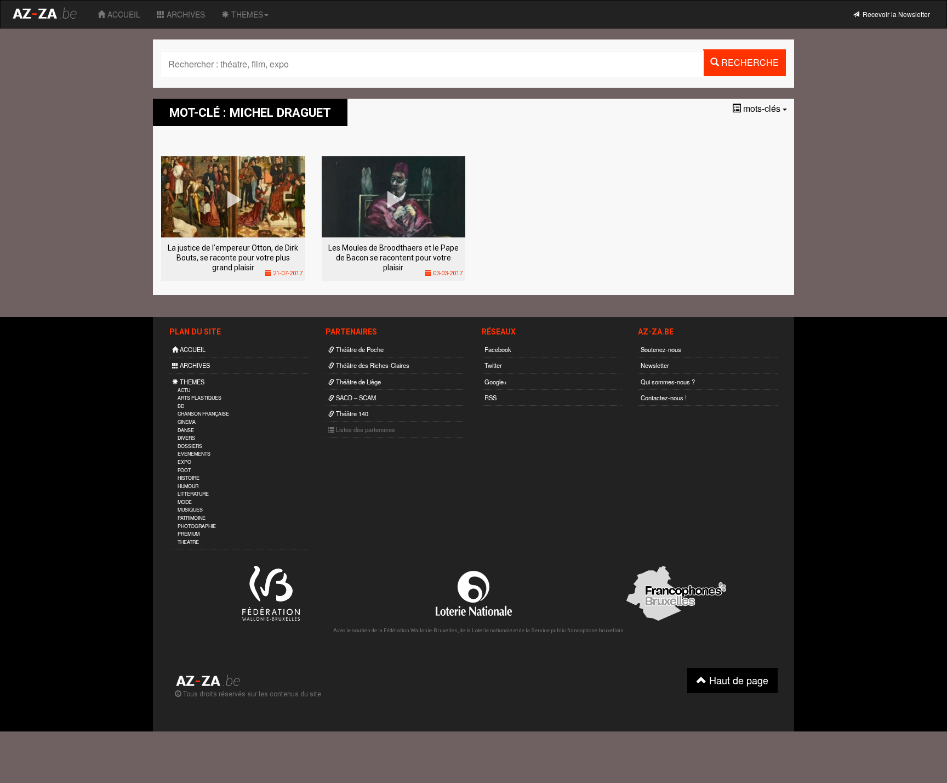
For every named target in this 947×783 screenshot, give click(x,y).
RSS (490, 397)
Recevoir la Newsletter (894, 14)
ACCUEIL (122, 14)
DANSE (186, 430)
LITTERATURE (193, 493)
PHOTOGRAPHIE (197, 526)
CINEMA (187, 421)
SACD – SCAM (355, 397)
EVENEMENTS (194, 453)
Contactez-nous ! (664, 397)
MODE (185, 502)
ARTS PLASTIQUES (199, 397)
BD (181, 406)
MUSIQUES (190, 509)
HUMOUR (188, 486)
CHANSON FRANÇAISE (203, 413)
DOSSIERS (190, 446)
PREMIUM (188, 533)
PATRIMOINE (192, 517)
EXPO (184, 462)
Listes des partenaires (364, 429)
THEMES (246, 14)
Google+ (495, 381)
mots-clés (762, 108)
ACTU (184, 390)
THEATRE (188, 542)
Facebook (497, 349)
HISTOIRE (188, 477)
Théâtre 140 (351, 413)
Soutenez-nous (661, 349)
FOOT (184, 470)
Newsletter (655, 365)
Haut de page (737, 680)
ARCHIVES (184, 14)
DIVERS (186, 437)
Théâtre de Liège (357, 381)
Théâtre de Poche (359, 349)
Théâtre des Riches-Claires (371, 365)
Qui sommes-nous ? (668, 381)
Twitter (493, 365)
